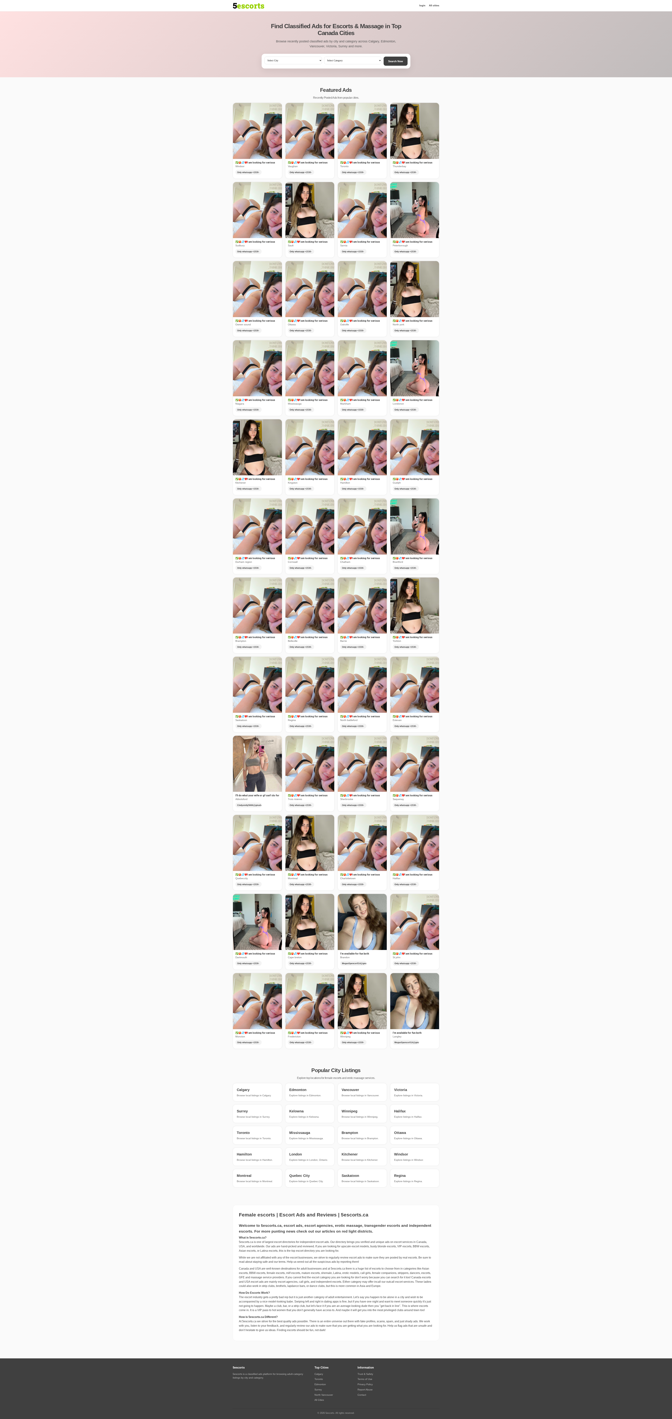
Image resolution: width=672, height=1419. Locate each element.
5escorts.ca (338, 1268)
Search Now (395, 61)
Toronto (318, 1379)
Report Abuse (365, 1389)
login (422, 5)
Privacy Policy (365, 1384)
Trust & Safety (365, 1374)
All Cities (319, 1400)
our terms (279, 1261)
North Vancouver (323, 1394)
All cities (434, 5)
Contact (362, 1394)
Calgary (318, 1374)
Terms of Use (365, 1379)
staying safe (260, 1261)
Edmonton (320, 1384)
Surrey (318, 1389)
